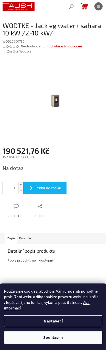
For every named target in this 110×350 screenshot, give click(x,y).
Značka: (19, 51)
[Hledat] (72, 6)
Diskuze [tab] (25, 238)
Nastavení (53, 321)
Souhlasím (53, 337)
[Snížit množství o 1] (20, 191)
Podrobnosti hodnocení (65, 46)
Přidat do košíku (48, 188)
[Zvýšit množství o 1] (20, 185)
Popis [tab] (11, 238)
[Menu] (98, 6)
